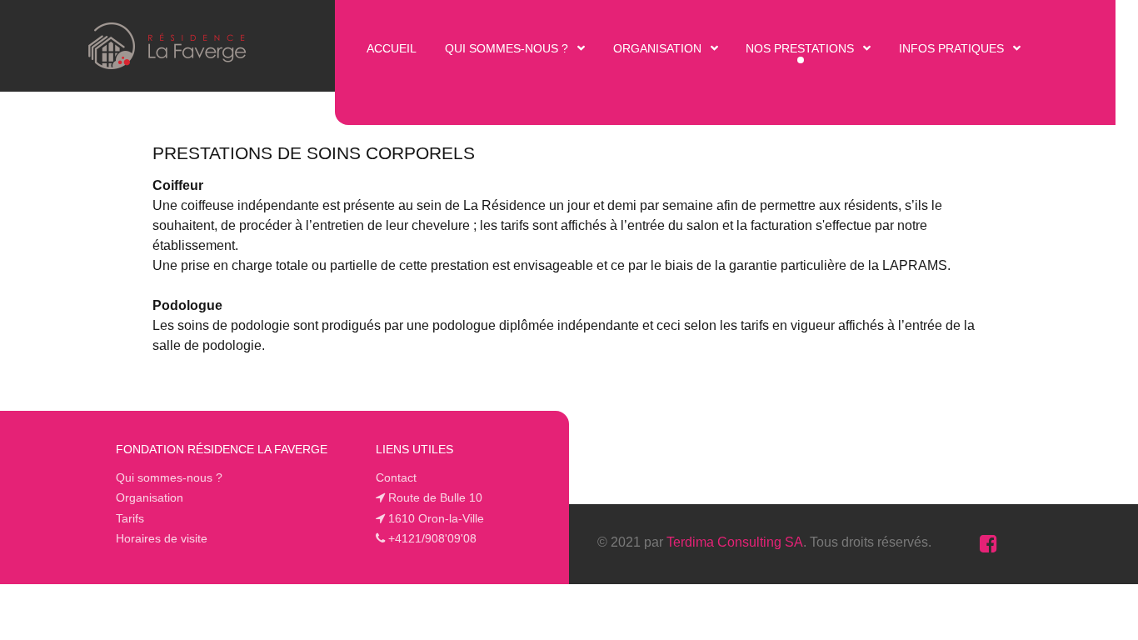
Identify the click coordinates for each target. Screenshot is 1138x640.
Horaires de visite (161, 538)
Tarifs (130, 518)
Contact (396, 477)
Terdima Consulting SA (734, 542)
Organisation (149, 497)
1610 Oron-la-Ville (436, 518)
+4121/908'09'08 (432, 538)
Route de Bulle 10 (435, 497)
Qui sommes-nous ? (169, 477)
